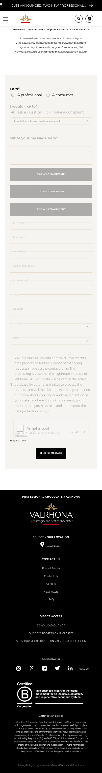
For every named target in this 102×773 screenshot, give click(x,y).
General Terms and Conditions (67, 765)
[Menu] (5, 18)
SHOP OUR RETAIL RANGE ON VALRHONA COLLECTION (51, 641)
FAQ (51, 599)
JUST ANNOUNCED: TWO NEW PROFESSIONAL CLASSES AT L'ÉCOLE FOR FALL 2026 (50, 5)
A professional (29, 95)
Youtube (83, 668)
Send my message (51, 453)
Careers (51, 583)
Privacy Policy (25, 765)
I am (14, 89)
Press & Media (51, 568)
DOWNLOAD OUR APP (51, 625)
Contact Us (51, 576)
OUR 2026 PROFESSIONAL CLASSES (51, 633)
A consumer (62, 95)
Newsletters (51, 591)
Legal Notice (42, 765)
